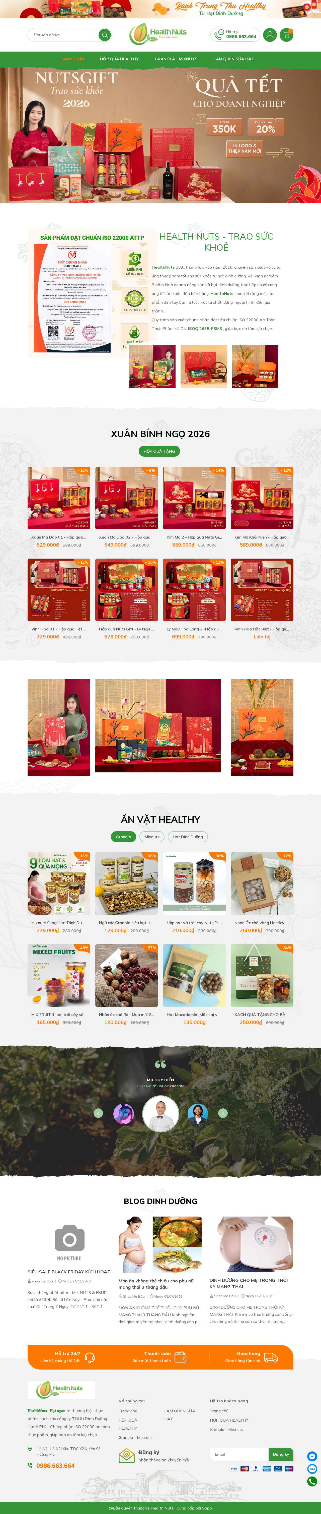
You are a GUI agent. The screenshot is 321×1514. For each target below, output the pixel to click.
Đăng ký (281, 1454)
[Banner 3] (262, 727)
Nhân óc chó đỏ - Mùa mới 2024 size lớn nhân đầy (145, 1014)
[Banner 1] (59, 727)
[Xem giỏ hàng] (286, 34)
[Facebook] (312, 1456)
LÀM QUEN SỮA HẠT (234, 58)
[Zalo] (312, 1469)
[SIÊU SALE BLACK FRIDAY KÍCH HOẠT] (69, 1240)
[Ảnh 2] (204, 366)
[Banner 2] (158, 725)
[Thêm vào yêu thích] (76, 500)
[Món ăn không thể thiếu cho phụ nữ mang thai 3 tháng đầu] (160, 1244)
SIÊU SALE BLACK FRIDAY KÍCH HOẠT (69, 1272)
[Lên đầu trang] (312, 1499)
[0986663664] (312, 1481)
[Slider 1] (160, 132)
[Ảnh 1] (152, 366)
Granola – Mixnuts (176, 58)
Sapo (207, 1507)
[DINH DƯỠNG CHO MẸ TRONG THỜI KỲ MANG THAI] (251, 1244)
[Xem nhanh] (41, 500)
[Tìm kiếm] (105, 35)
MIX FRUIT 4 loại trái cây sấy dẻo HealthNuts (74, 1014)
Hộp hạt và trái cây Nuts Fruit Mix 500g (204, 922)
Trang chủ (71, 58)
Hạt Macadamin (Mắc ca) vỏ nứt (197, 1014)
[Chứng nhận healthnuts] (92, 293)
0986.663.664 (241, 36)
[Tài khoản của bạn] (270, 34)
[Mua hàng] (59, 500)
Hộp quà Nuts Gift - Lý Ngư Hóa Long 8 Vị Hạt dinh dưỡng (153, 628)
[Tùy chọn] (59, 886)
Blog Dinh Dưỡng (160, 1201)
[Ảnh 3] (255, 366)
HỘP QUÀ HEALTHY (119, 58)
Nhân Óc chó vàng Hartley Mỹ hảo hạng (272, 922)
